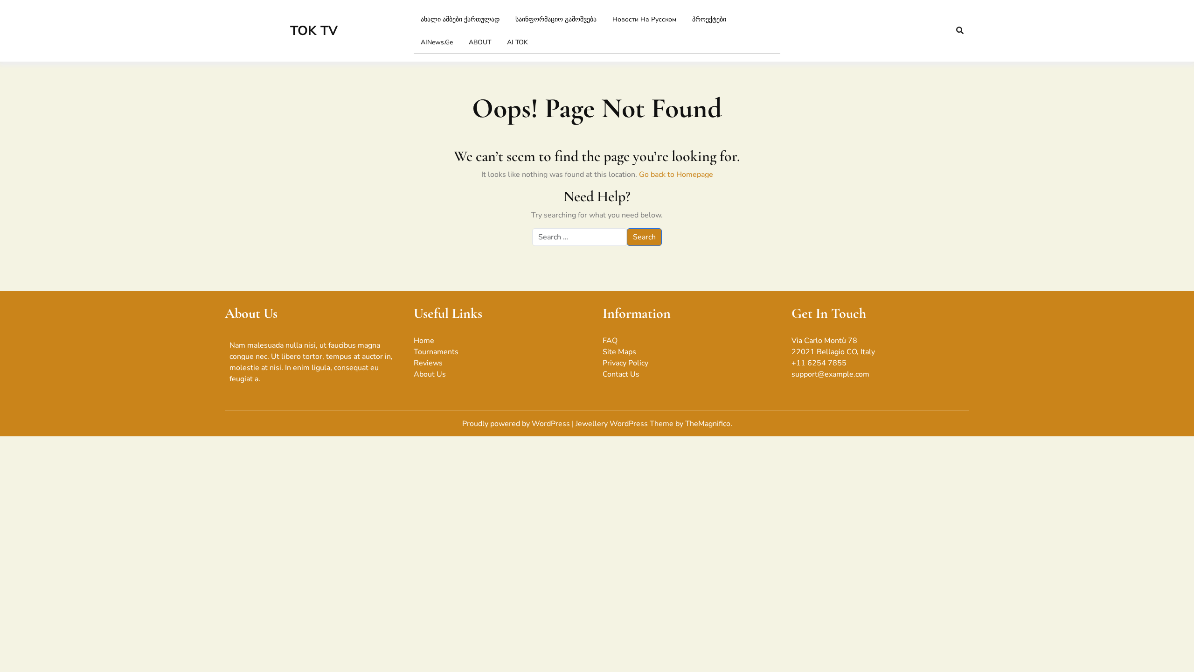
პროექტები (709, 19)
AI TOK (517, 42)
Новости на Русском (644, 19)
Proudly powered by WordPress (517, 424)
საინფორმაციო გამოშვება (556, 19)
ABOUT (480, 42)
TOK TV (314, 31)
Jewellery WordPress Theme (625, 424)
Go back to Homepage (676, 174)
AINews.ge (437, 42)
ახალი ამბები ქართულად (460, 19)
